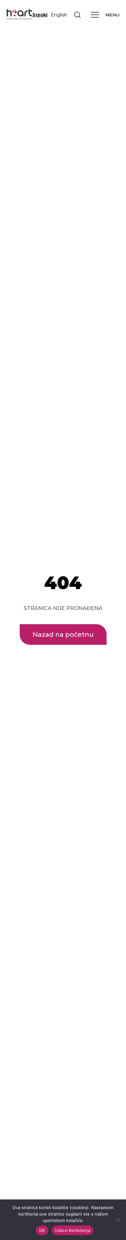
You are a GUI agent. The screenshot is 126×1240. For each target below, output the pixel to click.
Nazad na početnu (63, 634)
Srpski (39, 15)
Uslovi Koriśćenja (72, 1230)
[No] (118, 1219)
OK (42, 1230)
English (59, 15)
